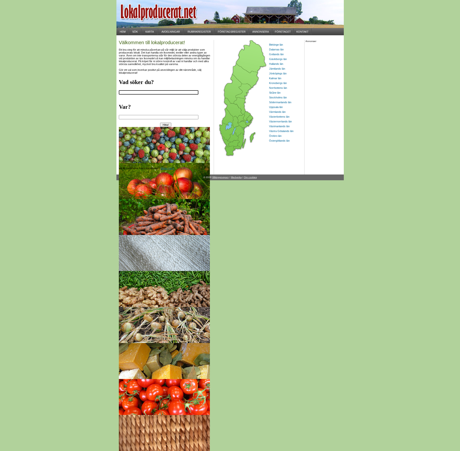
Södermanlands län (280, 102)
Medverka (236, 177)
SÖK (135, 31)
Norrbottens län (278, 87)
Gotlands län (276, 54)
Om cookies (250, 177)
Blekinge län (276, 44)
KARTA (149, 31)
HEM (123, 31)
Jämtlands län (277, 68)
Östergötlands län (279, 140)
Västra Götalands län (281, 131)
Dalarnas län (276, 49)
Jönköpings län (278, 73)
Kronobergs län (278, 83)
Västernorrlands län (280, 121)
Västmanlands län (279, 126)
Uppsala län (276, 107)
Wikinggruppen (220, 177)
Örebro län (275, 135)
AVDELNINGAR (170, 31)
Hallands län (276, 63)
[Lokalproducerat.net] (164, 26)
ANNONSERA (260, 31)
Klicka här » (167, 168)
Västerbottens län (279, 116)
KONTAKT (302, 31)
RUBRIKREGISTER (199, 31)
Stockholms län (278, 97)
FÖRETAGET (283, 31)
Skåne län (275, 92)
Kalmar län (275, 78)
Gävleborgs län (278, 59)
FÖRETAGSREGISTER (232, 31)
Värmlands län (277, 111)
